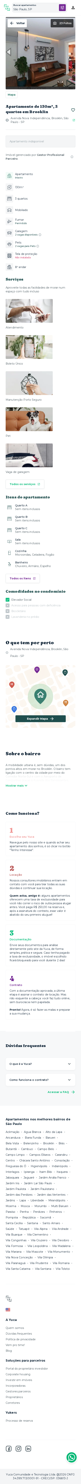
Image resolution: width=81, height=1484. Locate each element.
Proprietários (14, 1397)
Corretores (13, 1403)
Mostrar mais (15, 785)
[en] (40, 1309)
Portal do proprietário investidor (27, 1368)
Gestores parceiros (18, 1391)
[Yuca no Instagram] (18, 1449)
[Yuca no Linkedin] (28, 1449)
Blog (9, 1350)
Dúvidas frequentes (19, 1333)
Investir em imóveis (19, 1380)
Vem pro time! (15, 1345)
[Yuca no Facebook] (9, 1449)
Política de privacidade (21, 1339)
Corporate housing (18, 1374)
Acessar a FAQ (58, 1092)
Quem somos (15, 1328)
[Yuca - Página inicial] (7, 7)
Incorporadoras (15, 1385)
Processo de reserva (19, 1420)
